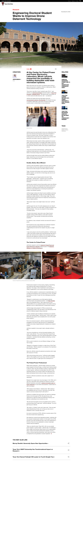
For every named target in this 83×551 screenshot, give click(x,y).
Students (63, 129)
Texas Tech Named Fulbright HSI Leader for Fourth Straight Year (33, 457)
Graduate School (36, 94)
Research (16, 9)
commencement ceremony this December (36, 100)
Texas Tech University (6, 0)
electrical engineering (37, 92)
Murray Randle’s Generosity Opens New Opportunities (30, 443)
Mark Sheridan (51, 300)
